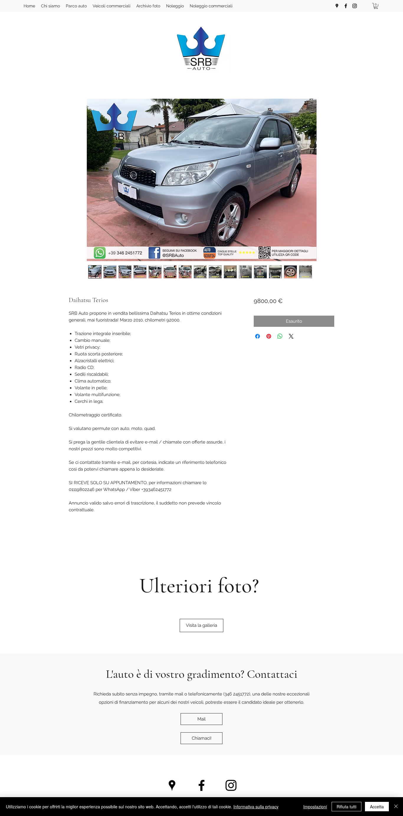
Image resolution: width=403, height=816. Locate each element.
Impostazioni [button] (315, 807)
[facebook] (346, 6)
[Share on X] (291, 336)
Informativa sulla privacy (256, 807)
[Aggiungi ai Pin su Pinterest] (268, 336)
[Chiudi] (395, 806)
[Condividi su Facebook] (257, 336)
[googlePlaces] (337, 6)
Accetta (377, 807)
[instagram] (355, 6)
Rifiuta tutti (346, 807)
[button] (375, 6)
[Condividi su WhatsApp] (280, 336)
